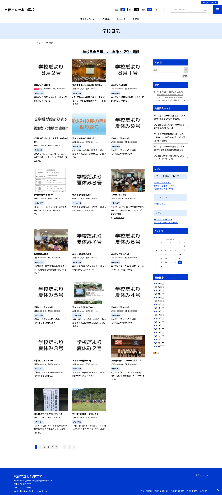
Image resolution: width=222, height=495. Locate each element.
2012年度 (159, 332)
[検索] (204, 9)
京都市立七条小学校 (162, 182)
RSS (157, 352)
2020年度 (159, 304)
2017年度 (159, 314)
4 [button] (48, 447)
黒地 (136, 10)
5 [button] (52, 447)
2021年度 (159, 300)
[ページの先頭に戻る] (217, 490)
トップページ (89, 18)
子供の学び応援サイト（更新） (166, 222)
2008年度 (159, 346)
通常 (123, 10)
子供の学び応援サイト (163, 219)
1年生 (159, 92)
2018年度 (159, 311)
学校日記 (106, 18)
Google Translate (209, 2)
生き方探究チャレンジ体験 (173, 94)
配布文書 (121, 18)
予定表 (135, 18)
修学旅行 (160, 94)
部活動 (173, 92)
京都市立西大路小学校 (163, 188)
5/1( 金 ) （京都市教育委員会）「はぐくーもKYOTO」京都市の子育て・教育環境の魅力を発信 (169, 137)
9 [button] (64, 447)
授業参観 (179, 97)
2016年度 (159, 318)
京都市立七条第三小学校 (164, 185)
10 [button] (69, 447)
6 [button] (56, 447)
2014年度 (159, 325)
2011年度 (159, 335)
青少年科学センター (175, 100)
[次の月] (185, 239)
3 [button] (44, 447)
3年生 (168, 92)
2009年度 (159, 342)
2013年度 (159, 328)
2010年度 (159, 339)
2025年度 (159, 286)
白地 (129, 10)
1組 (184, 100)
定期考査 (172, 97)
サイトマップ (203, 475)
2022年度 (159, 297)
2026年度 (159, 283)
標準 (149, 10)
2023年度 (159, 293)
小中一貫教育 (119, 217)
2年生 (164, 92)
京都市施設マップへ (162, 204)
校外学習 (180, 92)
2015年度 (159, 321)
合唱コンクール (162, 97)
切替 (185, 76)
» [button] (74, 447)
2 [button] (40, 447)
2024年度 (159, 290)
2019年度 (159, 307)
